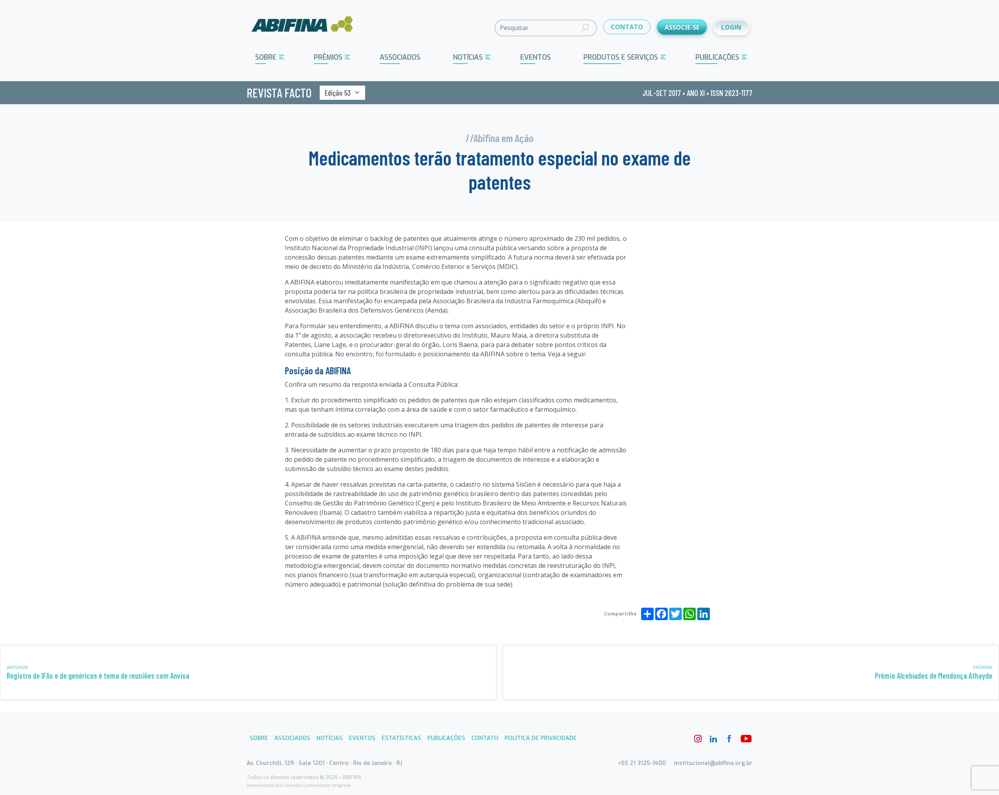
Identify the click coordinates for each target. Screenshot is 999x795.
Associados (400, 57)
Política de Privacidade (541, 738)
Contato (484, 738)
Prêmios (328, 57)
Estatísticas (401, 738)
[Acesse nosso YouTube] (744, 739)
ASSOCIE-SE (682, 27)
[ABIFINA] (302, 27)
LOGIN (731, 27)
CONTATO (627, 27)
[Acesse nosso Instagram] (698, 739)
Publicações (717, 57)
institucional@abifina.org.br (713, 763)
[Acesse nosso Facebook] (729, 739)
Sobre (265, 57)
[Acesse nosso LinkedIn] (713, 739)
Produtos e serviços (620, 57)
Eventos (535, 57)
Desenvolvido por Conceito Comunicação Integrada (299, 785)
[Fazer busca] (585, 28)
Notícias (468, 57)
